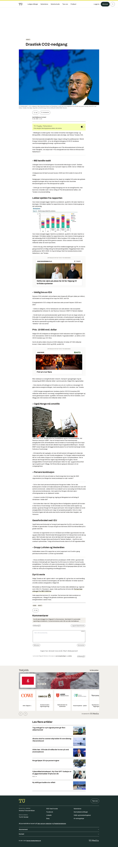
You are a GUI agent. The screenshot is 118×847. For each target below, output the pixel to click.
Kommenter (46, 112)
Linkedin (49, 815)
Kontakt (21, 834)
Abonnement (23, 829)
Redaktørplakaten (60, 823)
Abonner (105, 4)
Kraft (28, 39)
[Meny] (112, 4)
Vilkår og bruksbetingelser (82, 815)
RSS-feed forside (52, 808)
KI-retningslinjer (79, 818)
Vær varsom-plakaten (44, 823)
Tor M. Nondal (23, 817)
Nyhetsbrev (77, 808)
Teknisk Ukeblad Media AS (33, 840)
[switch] (82, 127)
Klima (34, 605)
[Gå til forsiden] (20, 4)
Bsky (48, 818)
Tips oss (95, 801)
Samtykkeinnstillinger (81, 812)
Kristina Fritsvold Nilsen (27, 810)
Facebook (49, 812)
